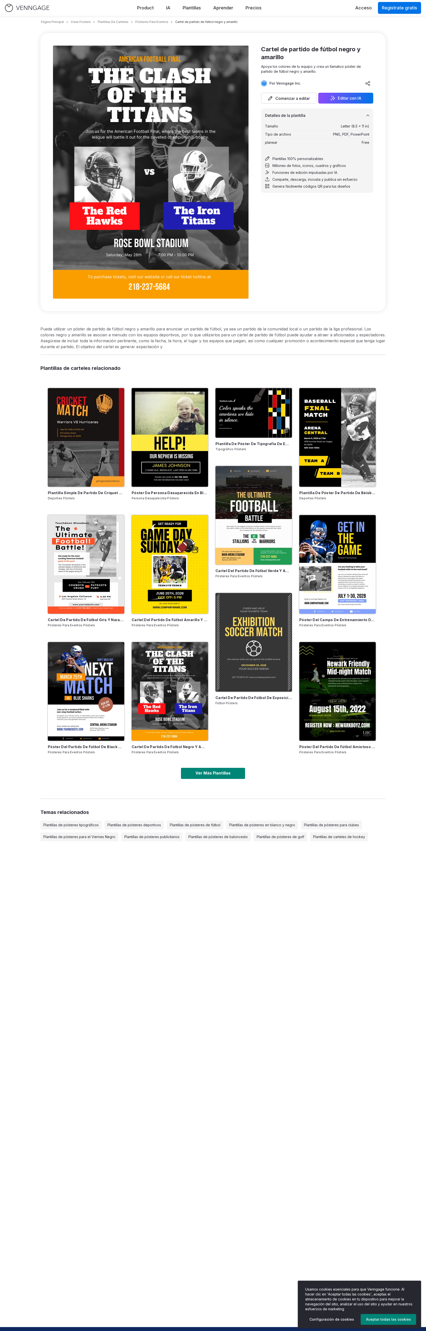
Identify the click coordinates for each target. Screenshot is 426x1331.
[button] (288, 98)
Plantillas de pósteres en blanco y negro (262, 825)
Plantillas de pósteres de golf (280, 837)
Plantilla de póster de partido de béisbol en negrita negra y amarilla (337, 493)
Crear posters (81, 22)
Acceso (363, 7)
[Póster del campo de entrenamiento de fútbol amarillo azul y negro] (337, 564)
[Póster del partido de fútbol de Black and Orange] (86, 691)
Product (145, 7)
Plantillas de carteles (113, 22)
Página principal (52, 22)
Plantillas (192, 7)
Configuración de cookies (331, 1319)
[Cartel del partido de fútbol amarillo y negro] (170, 564)
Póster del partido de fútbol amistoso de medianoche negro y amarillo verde (337, 747)
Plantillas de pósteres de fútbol (195, 825)
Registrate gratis (399, 7)
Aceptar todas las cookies (388, 1319)
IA (168, 7)
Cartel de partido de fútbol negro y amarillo (170, 747)
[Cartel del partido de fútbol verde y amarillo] (253, 515)
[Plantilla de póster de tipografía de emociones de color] (253, 413)
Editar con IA (349, 98)
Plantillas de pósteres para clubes (331, 825)
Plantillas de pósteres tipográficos (71, 825)
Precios (254, 7)
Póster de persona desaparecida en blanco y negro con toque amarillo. (170, 493)
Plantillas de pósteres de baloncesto (218, 837)
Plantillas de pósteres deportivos (134, 825)
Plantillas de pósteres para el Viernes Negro (79, 837)
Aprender (223, 7)
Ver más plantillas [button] (213, 773)
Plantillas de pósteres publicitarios (151, 837)
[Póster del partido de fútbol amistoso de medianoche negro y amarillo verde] (337, 691)
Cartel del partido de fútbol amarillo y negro (170, 620)
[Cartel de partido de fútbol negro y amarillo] (170, 691)
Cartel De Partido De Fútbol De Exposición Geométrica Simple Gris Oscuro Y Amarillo (253, 698)
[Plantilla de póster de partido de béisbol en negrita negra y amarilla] (337, 437)
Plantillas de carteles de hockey (339, 837)
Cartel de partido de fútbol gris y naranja (86, 620)
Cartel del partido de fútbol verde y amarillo (253, 571)
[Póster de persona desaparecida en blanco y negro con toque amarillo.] (170, 437)
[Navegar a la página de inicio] (27, 8)
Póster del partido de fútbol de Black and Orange (86, 747)
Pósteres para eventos (151, 22)
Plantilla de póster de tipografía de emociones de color (253, 444)
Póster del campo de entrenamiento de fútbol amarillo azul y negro (337, 620)
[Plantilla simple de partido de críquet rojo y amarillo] (86, 437)
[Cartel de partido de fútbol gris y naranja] (86, 564)
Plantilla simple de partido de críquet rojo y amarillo (86, 493)
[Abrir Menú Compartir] (367, 83)
